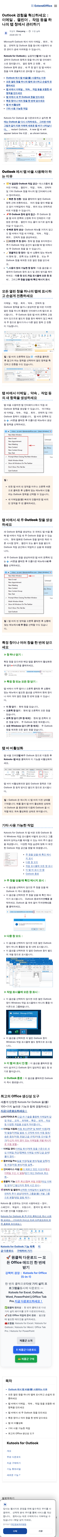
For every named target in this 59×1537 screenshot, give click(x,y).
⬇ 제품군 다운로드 (26, 1346)
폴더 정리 (9, 1156)
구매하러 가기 (24, 1247)
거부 (41, 1531)
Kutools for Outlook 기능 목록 (18, 1242)
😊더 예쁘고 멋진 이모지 (32, 1169)
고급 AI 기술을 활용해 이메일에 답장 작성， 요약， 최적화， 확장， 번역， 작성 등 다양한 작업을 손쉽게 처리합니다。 (27, 1120)
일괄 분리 (32, 1160)
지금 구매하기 (14, 1459)
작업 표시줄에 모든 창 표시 (39, 866)
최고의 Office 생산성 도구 (21, 1429)
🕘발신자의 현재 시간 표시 (25, 1185)
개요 (9, 1447)
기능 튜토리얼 (14, 1465)
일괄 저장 (21, 1160)
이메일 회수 (21, 1148)
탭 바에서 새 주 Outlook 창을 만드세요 (25, 97)
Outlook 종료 (32, 873)
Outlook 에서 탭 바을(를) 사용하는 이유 (26, 77)
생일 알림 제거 (22, 1197)
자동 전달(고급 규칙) (25, 1136)
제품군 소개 (26, 1336)
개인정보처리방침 (18, 1524)
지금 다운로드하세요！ (14, 1111)
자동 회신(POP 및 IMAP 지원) (32, 1128)
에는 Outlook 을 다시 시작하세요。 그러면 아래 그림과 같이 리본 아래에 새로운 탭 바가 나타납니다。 (28, 125)
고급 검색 (44, 1152)
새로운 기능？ (14, 1471)
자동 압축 (27, 1164)
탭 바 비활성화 (13, 104)
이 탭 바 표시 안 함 (35, 869)
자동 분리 (17, 1164)
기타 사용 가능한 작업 (17, 108)
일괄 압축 (42, 1160)
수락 (15, 1531)
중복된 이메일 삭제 (29, 1152)
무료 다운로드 (14, 1453)
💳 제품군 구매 (26, 1355)
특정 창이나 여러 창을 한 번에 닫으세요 (25, 100)
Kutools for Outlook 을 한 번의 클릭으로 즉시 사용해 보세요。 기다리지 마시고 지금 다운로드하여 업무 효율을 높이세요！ (26, 1220)
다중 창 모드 (32, 862)
